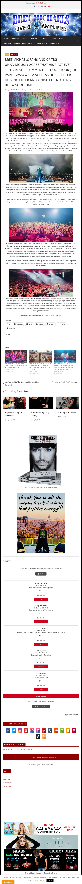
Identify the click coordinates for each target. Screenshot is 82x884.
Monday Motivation (67, 412)
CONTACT (7, 43)
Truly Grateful (36, 3)
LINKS (61, 39)
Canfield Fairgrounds (41, 677)
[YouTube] (26, 730)
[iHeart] (74, 730)
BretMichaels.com (37, 315)
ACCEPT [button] (50, 881)
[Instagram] (20, 730)
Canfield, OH (41, 675)
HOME (6, 39)
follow (42, 574)
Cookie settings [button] (39, 881)
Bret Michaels (21, 90)
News (7, 54)
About (14, 39)
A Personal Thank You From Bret (64, 382)
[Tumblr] (50, 730)
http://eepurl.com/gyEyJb (24, 749)
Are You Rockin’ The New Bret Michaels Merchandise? (22, 383)
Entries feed (6, 779)
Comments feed (8, 783)
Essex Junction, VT (41, 653)
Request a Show (42, 707)
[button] (18, 38)
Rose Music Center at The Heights (41, 610)
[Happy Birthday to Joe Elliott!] (14, 398)
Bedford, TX (41, 630)
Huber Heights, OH (41, 608)
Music (44, 39)
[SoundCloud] (56, 730)
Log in (5, 776)
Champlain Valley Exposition (41, 655)
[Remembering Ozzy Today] (41, 398)
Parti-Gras (14, 54)
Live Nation (40, 90)
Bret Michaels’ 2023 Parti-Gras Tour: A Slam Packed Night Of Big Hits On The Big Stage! (16, 365)
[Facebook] (8, 730)
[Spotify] (62, 730)
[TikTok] (38, 736)
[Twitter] (14, 730)
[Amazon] (68, 730)
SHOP (24, 39)
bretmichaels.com (31, 90)
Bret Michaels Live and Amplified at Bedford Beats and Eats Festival (41, 632)
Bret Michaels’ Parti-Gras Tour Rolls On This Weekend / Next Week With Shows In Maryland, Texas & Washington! (64, 366)
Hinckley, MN (41, 585)
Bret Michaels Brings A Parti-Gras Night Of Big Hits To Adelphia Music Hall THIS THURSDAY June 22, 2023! (40, 366)
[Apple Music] (38, 730)
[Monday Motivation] (67, 398)
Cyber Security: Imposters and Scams (44, 757)
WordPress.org (7, 786)
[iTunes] (32, 730)
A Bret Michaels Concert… (24, 43)
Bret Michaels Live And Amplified (41, 588)
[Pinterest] (44, 730)
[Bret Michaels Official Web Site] (41, 15)
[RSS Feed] (44, 736)
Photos (34, 39)
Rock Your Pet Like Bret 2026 (48, 43)
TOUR (54, 39)
